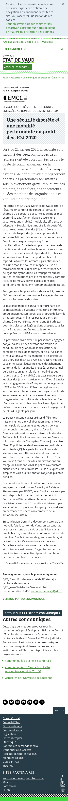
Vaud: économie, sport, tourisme (23, 778)
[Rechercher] (61, 49)
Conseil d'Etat (11, 722)
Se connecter (14, 48)
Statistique (9, 742)
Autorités (7, 41)
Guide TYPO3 (11, 761)
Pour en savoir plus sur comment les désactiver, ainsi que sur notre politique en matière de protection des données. (30, 28)
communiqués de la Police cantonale (28, 661)
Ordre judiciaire (12, 726)
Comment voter (12, 730)
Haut (58, 710)
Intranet (8, 765)
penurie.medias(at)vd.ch (46, 591)
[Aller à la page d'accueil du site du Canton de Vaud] (34, 59)
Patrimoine (10, 786)
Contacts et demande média (20, 746)
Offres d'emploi (32, 41)
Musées (7, 782)
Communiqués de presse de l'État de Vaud (43, 77)
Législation (18, 41)
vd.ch (5, 77)
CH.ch (6, 790)
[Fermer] (63, 4)
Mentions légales (13, 758)
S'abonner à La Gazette (17, 750)
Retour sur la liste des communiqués (32, 613)
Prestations (47, 41)
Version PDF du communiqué (24, 599)
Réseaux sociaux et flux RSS (20, 754)
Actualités (15, 77)
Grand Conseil (11, 718)
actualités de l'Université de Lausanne (28, 678)
